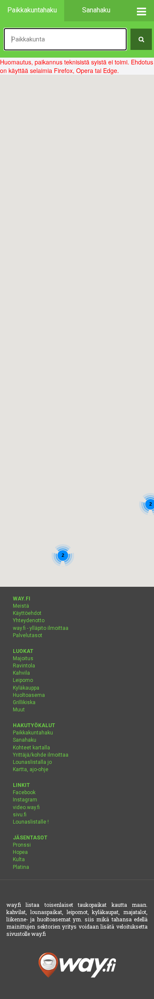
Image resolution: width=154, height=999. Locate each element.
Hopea (20, 852)
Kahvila (21, 673)
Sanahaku (24, 740)
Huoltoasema (29, 695)
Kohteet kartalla (31, 748)
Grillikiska (24, 702)
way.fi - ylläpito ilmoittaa (40, 628)
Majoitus (23, 658)
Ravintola (24, 666)
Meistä (21, 606)
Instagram (25, 800)
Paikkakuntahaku (33, 733)
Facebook (24, 792)
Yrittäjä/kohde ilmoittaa (40, 755)
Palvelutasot (27, 635)
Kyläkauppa (26, 688)
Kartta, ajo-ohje (30, 769)
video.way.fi (26, 807)
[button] (141, 10)
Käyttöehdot (27, 613)
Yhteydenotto (28, 620)
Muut (19, 710)
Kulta (19, 859)
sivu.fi (20, 815)
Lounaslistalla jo (32, 762)
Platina (21, 867)
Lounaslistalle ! (31, 822)
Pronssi (22, 845)
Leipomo (23, 680)
